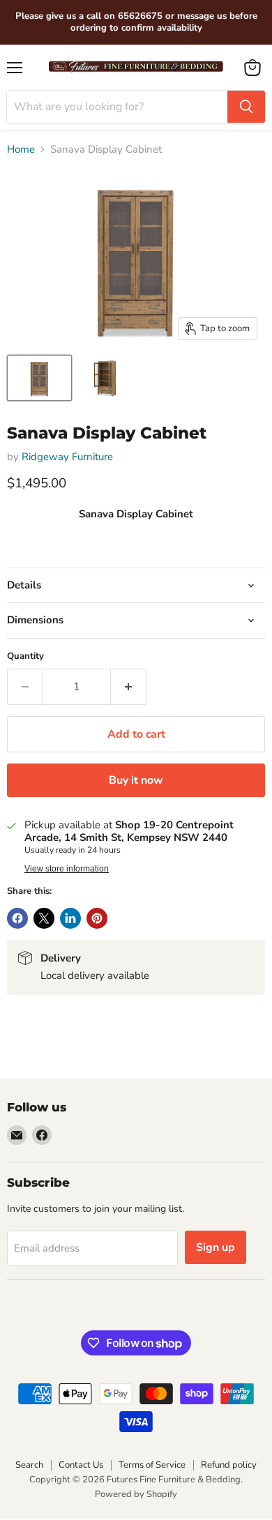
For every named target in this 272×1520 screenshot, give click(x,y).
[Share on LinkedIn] (70, 918)
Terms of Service (152, 1465)
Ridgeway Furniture (67, 457)
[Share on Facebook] (17, 918)
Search (29, 1465)
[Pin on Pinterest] (96, 918)
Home (21, 149)
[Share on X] (43, 918)
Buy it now (136, 780)
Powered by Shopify (136, 1494)
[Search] (246, 107)
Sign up (215, 1247)
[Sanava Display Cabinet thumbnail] (39, 378)
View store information (66, 869)
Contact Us (81, 1465)
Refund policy (229, 1465)
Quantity (25, 656)
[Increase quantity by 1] (128, 687)
